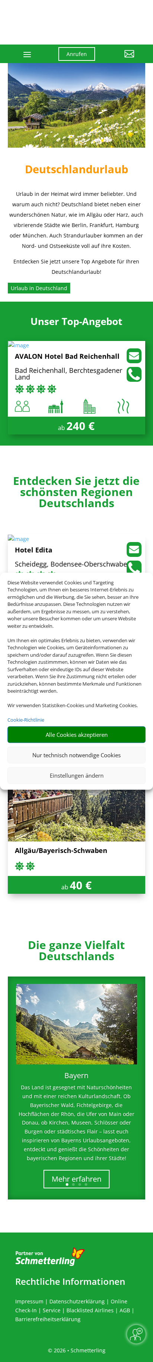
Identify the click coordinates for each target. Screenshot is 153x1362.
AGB (125, 1310)
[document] (77, 493)
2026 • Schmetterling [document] (78, 1350)
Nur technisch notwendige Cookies (76, 755)
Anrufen (76, 54)
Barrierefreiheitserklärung (48, 1319)
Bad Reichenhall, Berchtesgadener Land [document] (68, 374)
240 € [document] (80, 426)
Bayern (76, 1075)
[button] (120, 59)
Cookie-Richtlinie (25, 719)
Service (52, 1310)
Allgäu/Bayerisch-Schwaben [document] (61, 851)
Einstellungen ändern (77, 775)
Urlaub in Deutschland (39, 288)
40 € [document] (81, 885)
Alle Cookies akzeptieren (77, 734)
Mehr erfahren (76, 1179)
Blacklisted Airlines (90, 1310)
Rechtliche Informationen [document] (70, 1281)
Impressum (29, 1301)
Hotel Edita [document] (33, 550)
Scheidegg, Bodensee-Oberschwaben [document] (73, 564)
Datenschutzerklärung (77, 1301)
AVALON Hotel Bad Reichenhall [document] (67, 357)
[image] (18, 345)
